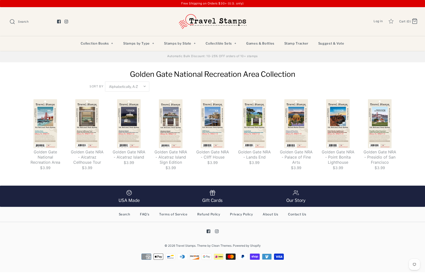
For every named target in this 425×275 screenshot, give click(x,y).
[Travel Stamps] (212, 15)
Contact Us (297, 214)
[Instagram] (66, 21)
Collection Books (97, 43)
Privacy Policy (241, 214)
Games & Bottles (260, 43)
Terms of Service (173, 214)
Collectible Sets (221, 43)
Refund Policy (208, 214)
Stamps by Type (138, 43)
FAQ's (144, 214)
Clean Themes (221, 245)
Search (124, 214)
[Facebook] (59, 21)
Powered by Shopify (247, 245)
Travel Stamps (186, 245)
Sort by (96, 86)
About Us (270, 214)
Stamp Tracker (296, 43)
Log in (378, 21)
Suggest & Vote (331, 43)
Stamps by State (180, 43)
